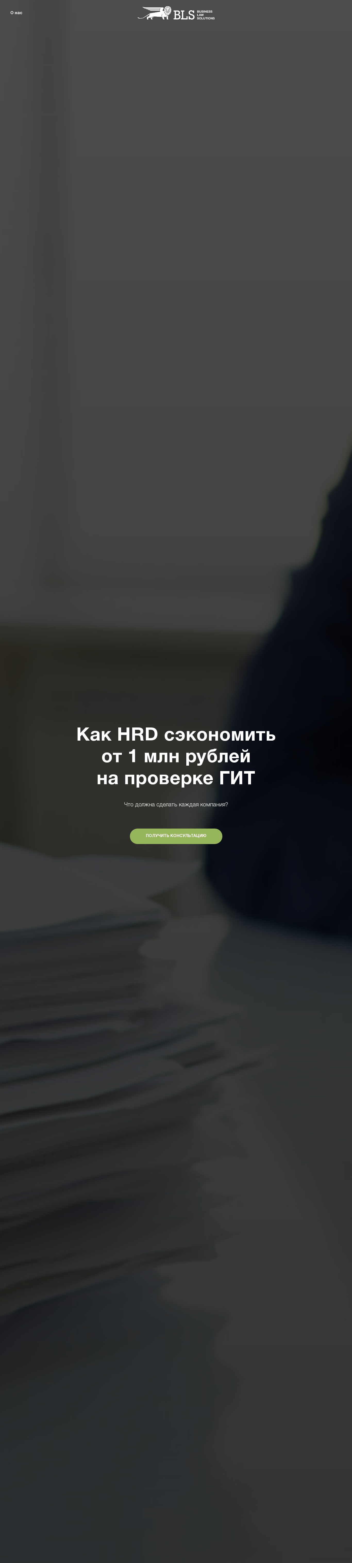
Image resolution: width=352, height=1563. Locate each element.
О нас (16, 13)
